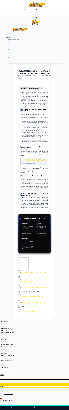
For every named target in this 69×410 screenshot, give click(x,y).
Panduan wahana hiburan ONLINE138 (8, 355)
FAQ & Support (4, 353)
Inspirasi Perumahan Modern (6, 351)
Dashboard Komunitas (5, 365)
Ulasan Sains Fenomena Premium (7, 360)
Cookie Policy (3, 339)
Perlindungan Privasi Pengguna (7, 348)
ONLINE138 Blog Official (5, 367)
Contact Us (3, 362)
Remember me (4, 396)
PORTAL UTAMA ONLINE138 (6, 326)
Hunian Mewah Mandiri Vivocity (7, 344)
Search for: (24, 9)
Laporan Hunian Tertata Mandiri (7, 337)
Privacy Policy (4, 330)
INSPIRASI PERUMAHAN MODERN (8, 332)
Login (1, 398)
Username (2, 393)
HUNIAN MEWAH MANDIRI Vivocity (8, 328)
